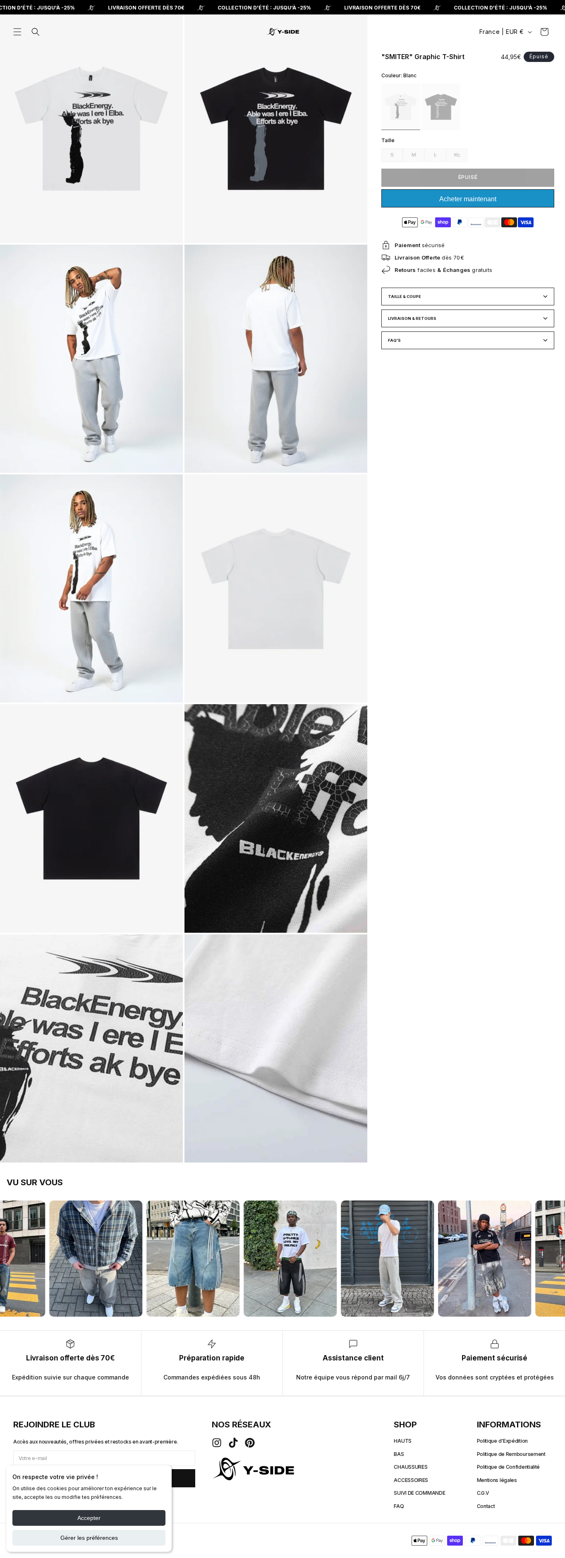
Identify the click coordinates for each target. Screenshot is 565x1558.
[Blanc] (400, 106)
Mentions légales (497, 1480)
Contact (486, 1506)
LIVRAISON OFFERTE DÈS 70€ (146, 8)
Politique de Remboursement (511, 1454)
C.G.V (483, 1493)
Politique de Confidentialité (508, 1467)
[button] (17, 32)
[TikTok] (233, 1443)
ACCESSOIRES (411, 1480)
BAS (399, 1454)
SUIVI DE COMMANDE (419, 1493)
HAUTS (403, 1441)
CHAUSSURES (410, 1467)
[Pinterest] (250, 1443)
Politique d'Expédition (502, 1441)
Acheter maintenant (467, 198)
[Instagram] (217, 1443)
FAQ (399, 1506)
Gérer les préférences (89, 1537)
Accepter (89, 1518)
